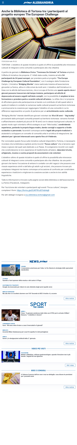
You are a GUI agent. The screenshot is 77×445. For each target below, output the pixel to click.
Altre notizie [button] (69, 298)
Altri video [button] (70, 365)
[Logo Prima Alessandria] (39, 2)
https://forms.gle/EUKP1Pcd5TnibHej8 (33, 190)
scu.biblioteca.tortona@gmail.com (40, 195)
